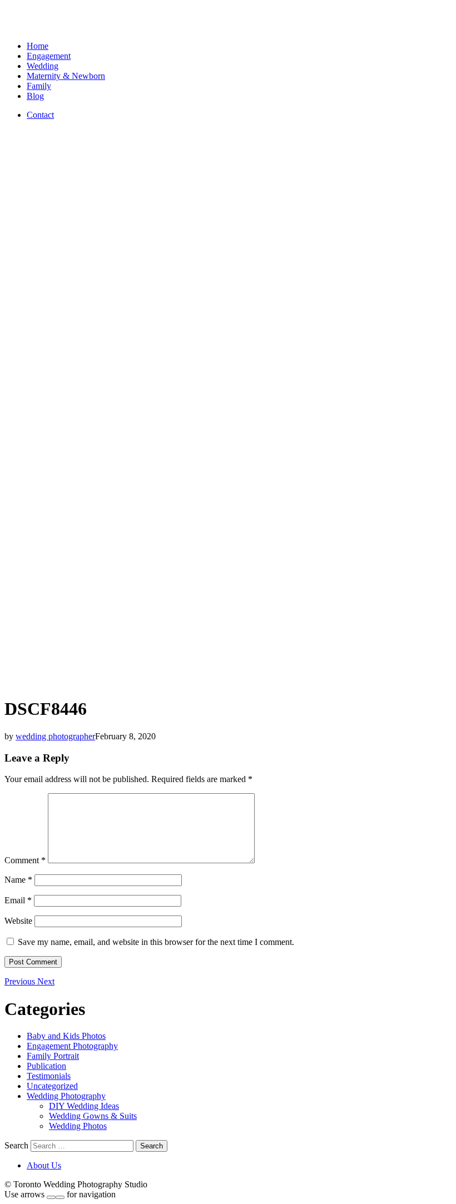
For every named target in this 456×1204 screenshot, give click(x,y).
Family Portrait (53, 1056)
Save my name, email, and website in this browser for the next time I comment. (156, 942)
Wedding (42, 66)
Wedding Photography (66, 1096)
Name (18, 879)
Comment (25, 860)
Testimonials (49, 1076)
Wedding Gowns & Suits (93, 1116)
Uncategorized (52, 1086)
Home (37, 46)
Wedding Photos (78, 1126)
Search (16, 1145)
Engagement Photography (72, 1046)
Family (39, 86)
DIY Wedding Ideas (84, 1106)
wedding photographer (55, 736)
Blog (35, 96)
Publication (46, 1066)
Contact (40, 115)
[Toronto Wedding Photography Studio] (17, 27)
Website (18, 921)
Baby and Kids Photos (66, 1036)
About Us (44, 1165)
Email (18, 900)
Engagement (49, 56)
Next (45, 981)
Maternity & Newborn (66, 76)
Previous (20, 981)
